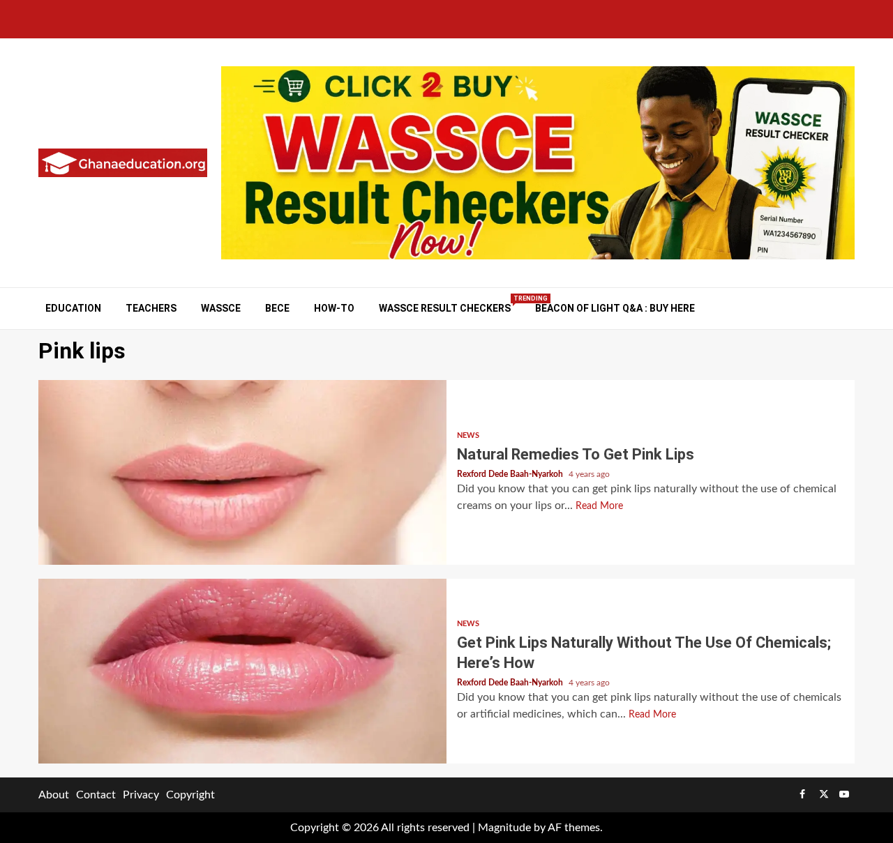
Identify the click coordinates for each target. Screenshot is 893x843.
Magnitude (504, 827)
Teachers (151, 308)
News (468, 435)
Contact (96, 794)
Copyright (190, 794)
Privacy (141, 794)
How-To (334, 308)
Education (73, 308)
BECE (277, 308)
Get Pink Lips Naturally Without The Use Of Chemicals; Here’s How (242, 671)
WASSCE (221, 308)
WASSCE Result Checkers (445, 308)
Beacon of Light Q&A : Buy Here (615, 308)
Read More (599, 506)
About (53, 794)
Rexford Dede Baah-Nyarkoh (511, 474)
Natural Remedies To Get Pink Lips (242, 472)
